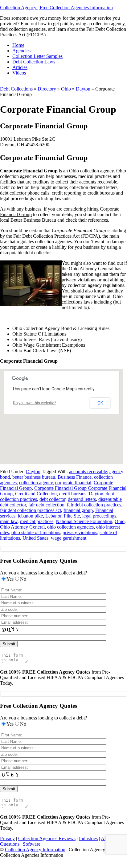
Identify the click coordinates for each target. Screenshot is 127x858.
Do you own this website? (34, 403)
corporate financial (73, 482)
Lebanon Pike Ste (62, 515)
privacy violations (80, 532)
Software (31, 844)
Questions (9, 844)
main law (9, 521)
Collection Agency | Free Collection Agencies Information (56, 7)
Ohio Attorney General (22, 527)
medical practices (36, 521)
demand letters (82, 499)
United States (35, 538)
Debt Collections (16, 88)
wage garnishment (68, 538)
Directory (47, 88)
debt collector (52, 499)
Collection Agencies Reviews (47, 838)
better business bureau (33, 477)
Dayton (83, 88)
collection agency (36, 482)
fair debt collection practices (94, 504)
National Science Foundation (84, 521)
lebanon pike (30, 515)
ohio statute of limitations (35, 532)
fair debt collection (46, 504)
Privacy (7, 838)
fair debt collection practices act (30, 510)
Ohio (66, 88)
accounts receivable (88, 471)
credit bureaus (72, 493)
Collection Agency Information (35, 849)
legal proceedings (99, 515)
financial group (78, 510)
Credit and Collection (36, 493)
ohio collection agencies (70, 527)
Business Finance (75, 477)
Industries (88, 838)
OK (100, 403)
